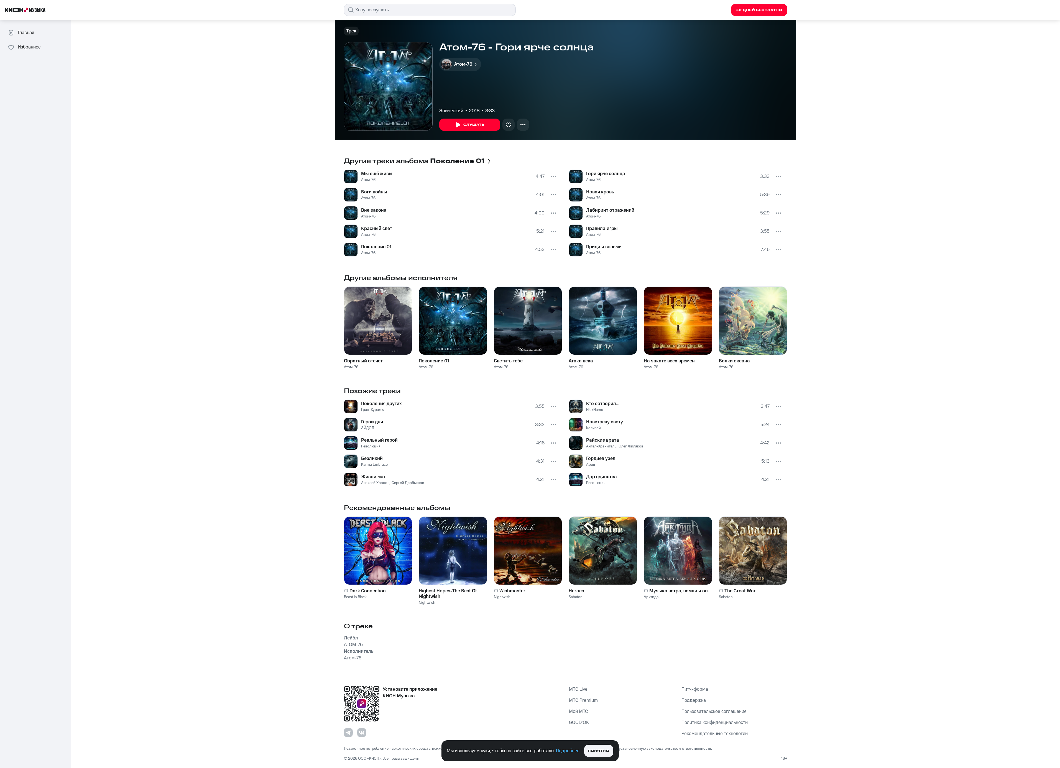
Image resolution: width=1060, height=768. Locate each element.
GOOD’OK (579, 722)
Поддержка (693, 700)
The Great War (740, 591)
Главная (26, 32)
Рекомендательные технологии (714, 733)
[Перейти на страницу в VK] (361, 732)
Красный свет (376, 228)
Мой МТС (578, 711)
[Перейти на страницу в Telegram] (348, 732)
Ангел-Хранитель (601, 446)
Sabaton (576, 597)
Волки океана (734, 361)
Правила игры (602, 228)
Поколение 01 (376, 247)
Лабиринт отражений (610, 210)
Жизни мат (373, 476)
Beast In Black (355, 597)
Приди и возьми (604, 247)
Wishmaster (512, 591)
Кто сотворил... (602, 403)
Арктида (651, 597)
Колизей (593, 428)
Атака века (581, 361)
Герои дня (372, 422)
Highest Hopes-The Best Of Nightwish (448, 593)
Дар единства (601, 476)
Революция (370, 446)
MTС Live (578, 689)
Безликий (372, 458)
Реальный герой (379, 440)
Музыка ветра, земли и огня (680, 591)
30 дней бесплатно (759, 10)
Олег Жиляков (631, 446)
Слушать (473, 124)
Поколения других (381, 403)
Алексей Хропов (375, 483)
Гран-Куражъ (372, 410)
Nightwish (427, 602)
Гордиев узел (600, 458)
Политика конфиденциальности (714, 722)
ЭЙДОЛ (367, 428)
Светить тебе (508, 361)
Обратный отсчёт (363, 361)
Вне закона (374, 210)
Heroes (576, 591)
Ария (590, 464)
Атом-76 (368, 180)
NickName (594, 410)
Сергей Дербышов (408, 483)
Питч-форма (694, 689)
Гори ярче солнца (605, 173)
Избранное (29, 47)
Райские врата (602, 440)
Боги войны (374, 192)
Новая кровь (600, 192)
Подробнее (567, 750)
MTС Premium (583, 700)
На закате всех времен (669, 361)
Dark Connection (367, 591)
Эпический (451, 110)
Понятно (598, 751)
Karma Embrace (374, 464)
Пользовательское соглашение (714, 711)
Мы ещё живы (376, 173)
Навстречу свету (604, 422)
